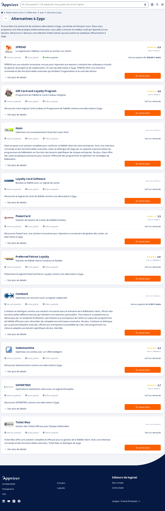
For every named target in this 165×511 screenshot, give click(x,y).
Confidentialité (8, 484)
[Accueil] (2, 12)
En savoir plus (143, 75)
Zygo (42, 12)
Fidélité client (32, 12)
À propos (61, 483)
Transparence (8, 489)
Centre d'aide (117, 487)
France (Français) (129, 501)
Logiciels (61, 488)
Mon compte (117, 482)
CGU (4, 494)
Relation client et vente (15, 12)
